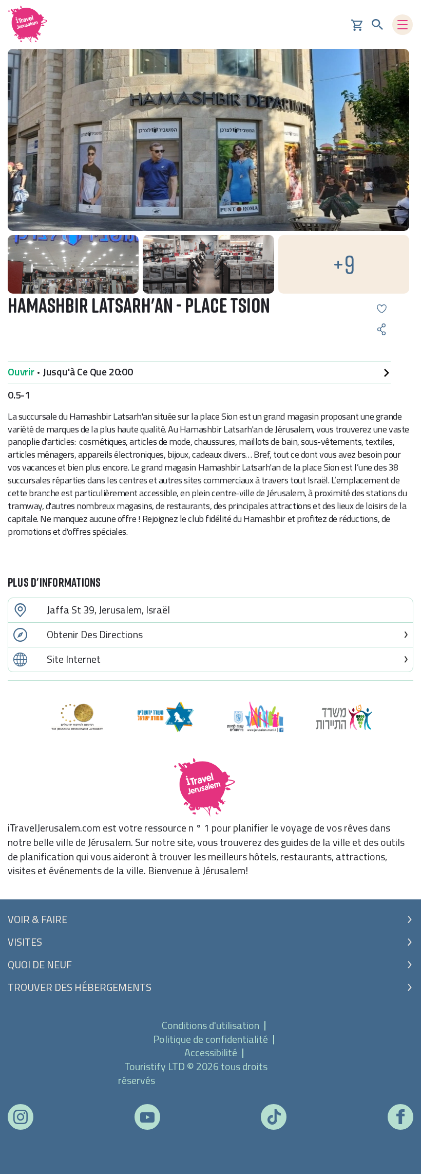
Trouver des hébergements (79, 987)
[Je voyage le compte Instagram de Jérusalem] (20, 1117)
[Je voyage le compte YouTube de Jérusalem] (147, 1116)
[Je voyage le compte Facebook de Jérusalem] (400, 1116)
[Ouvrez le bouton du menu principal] (402, 24)
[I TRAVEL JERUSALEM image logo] (31, 24)
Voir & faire (37, 919)
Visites (25, 942)
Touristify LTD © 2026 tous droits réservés (192, 1073)
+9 (344, 264)
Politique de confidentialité (210, 1039)
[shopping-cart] (356, 24)
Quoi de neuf (40, 964)
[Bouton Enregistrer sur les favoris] (382, 309)
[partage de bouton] (382, 329)
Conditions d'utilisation (210, 1025)
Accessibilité (210, 1052)
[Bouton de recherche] (377, 25)
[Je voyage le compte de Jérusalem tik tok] (274, 1117)
